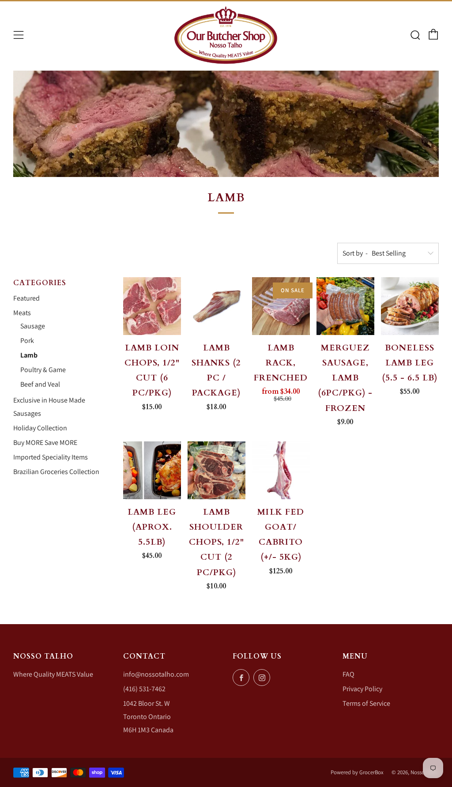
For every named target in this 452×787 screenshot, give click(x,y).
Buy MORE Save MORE (45, 442)
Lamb (29, 355)
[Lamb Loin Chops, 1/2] (152, 306)
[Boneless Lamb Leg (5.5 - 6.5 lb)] (410, 306)
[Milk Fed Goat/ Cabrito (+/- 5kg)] (281, 470)
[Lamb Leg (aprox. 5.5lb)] (152, 470)
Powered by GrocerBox (357, 772)
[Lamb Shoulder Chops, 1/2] (216, 470)
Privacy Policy (362, 688)
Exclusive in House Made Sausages (49, 406)
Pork (27, 340)
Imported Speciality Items (50, 457)
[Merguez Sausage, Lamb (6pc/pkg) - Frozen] (345, 306)
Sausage (32, 326)
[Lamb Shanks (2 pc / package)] (216, 306)
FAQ (348, 674)
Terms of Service (366, 703)
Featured (26, 298)
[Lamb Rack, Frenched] (281, 306)
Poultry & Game (43, 369)
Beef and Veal (40, 384)
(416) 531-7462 (144, 688)
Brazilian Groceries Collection (56, 471)
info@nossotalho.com (156, 674)
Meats (22, 312)
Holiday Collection (40, 428)
